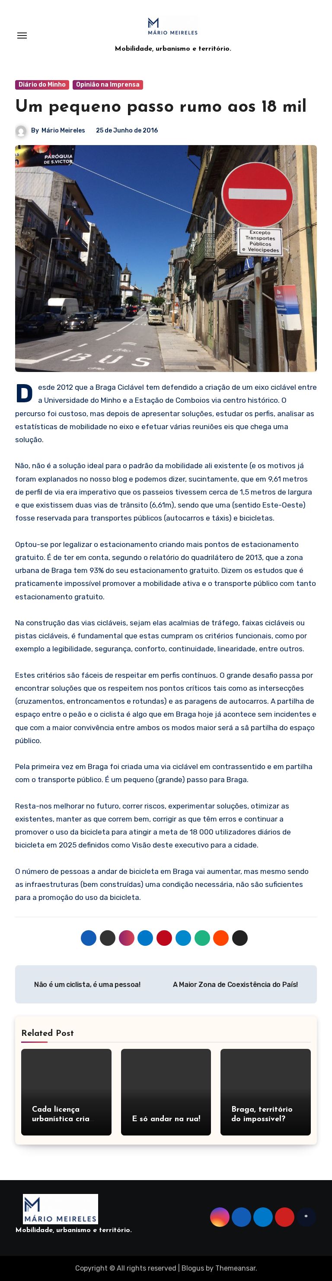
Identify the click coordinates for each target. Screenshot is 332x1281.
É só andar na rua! (166, 1119)
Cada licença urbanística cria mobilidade (60, 1119)
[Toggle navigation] (22, 35)
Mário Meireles (63, 130)
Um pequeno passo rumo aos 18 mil (161, 107)
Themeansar (235, 1268)
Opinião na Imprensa (108, 84)
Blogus (193, 1268)
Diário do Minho (42, 84)
